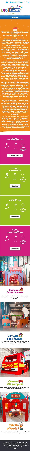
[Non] (28, 445)
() (19, 2)
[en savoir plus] (15, 277)
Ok (15, 448)
